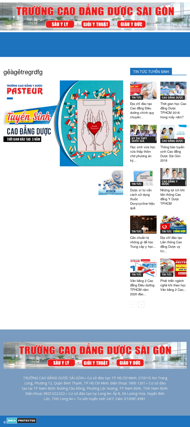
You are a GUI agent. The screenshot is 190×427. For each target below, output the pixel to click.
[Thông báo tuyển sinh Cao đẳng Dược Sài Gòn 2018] (173, 134)
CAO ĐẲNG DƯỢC (172, 97)
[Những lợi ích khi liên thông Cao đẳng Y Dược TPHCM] (173, 177)
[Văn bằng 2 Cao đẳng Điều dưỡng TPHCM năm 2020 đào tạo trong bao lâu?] (143, 268)
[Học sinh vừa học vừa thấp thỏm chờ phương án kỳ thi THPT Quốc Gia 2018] (143, 134)
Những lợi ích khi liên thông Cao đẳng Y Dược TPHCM (172, 197)
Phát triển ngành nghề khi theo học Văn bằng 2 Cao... (173, 285)
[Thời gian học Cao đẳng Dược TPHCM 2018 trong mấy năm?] (173, 91)
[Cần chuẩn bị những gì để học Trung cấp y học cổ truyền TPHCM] (143, 225)
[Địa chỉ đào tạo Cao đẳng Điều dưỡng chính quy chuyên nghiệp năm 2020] (143, 91)
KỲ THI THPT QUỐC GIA (139, 140)
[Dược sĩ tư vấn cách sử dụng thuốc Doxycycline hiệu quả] (143, 177)
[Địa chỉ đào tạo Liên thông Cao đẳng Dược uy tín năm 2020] (173, 225)
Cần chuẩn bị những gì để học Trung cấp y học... (143, 242)
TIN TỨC (137, 97)
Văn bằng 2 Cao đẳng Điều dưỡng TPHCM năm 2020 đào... (142, 287)
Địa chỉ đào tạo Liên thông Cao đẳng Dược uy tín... (171, 244)
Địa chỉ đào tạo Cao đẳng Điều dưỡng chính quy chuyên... (142, 110)
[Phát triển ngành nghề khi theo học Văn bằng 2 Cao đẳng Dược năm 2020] (173, 268)
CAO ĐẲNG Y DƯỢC (170, 183)
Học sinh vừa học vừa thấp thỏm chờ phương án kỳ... (142, 154)
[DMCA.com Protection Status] (22, 422)
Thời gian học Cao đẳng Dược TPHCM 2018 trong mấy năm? (173, 110)
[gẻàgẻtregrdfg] (63, 165)
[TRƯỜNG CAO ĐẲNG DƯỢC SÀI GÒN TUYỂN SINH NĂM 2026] (95, 16)
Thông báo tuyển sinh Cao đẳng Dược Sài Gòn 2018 (172, 154)
